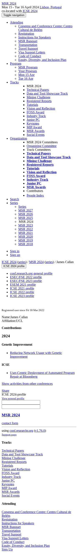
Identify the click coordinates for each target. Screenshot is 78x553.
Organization (18, 138)
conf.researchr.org (21, 430)
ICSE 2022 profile (22, 292)
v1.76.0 (40, 430)
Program (15, 63)
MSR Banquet (27, 41)
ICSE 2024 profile (14, 266)
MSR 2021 (25, 233)
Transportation (27, 45)
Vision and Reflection (41, 108)
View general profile (13, 398)
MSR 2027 (25, 210)
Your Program (27, 71)
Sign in (14, 251)
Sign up (15, 255)
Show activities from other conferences (27, 383)
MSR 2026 (25, 214)
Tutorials (32, 104)
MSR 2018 (25, 244)
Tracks (14, 82)
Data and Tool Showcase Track (47, 93)
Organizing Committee (42, 146)
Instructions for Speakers (34, 37)
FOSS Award (35, 112)
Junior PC (33, 119)
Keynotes (33, 123)
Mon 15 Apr (26, 75)
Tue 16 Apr (25, 78)
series (22, 262)
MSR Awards (36, 131)
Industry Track (36, 116)
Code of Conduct (29, 56)
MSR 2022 (25, 229)
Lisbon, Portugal (51, 7)
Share (5, 390)
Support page (9, 434)
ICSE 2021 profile (22, 288)
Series (22, 206)
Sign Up (7, 549)
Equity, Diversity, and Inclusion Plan (42, 60)
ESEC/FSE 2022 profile (26, 277)
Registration (26, 33)
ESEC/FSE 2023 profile (26, 281)
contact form (10, 423)
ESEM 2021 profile (23, 284)
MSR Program (27, 67)
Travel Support (28, 48)
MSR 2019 (25, 240)
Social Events (36, 134)
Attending (16, 22)
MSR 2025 (25, 218)
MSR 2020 (25, 236)
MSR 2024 (36, 262)
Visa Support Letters (31, 52)
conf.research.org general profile (31, 273)
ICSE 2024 (30, 11)
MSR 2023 (25, 225)
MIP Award (34, 127)
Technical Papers (38, 90)
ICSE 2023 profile (22, 296)
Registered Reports (39, 101)
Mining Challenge (38, 97)
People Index (35, 195)
